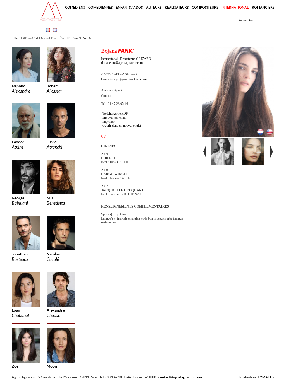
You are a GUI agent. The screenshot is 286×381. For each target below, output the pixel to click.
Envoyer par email (114, 117)
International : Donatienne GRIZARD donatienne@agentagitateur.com (126, 61)
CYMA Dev (266, 377)
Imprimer (108, 122)
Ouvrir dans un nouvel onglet (121, 125)
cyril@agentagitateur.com (130, 79)
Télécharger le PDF (115, 113)
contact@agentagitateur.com (180, 377)
